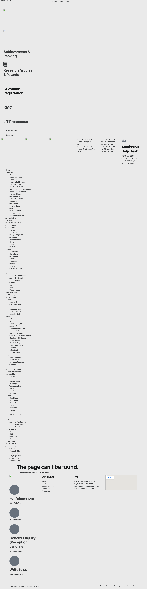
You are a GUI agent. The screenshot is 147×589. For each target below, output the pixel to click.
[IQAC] (6, 101)
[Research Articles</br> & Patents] (6, 64)
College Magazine (16, 235)
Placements (10, 220)
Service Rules (15, 206)
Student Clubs (11, 300)
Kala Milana (14, 251)
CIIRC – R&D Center (85, 139)
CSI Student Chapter (17, 268)
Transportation (15, 239)
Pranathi (13, 259)
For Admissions (22, 498)
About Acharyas (16, 177)
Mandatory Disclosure (18, 191)
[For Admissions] (15, 490)
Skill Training (10, 295)
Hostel (12, 242)
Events (8, 249)
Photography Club (17, 307)
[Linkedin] (92, 2)
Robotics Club (15, 314)
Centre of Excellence (13, 223)
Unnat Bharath (15, 290)
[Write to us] (15, 561)
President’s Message (17, 182)
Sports (12, 244)
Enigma (12, 266)
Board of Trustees (16, 187)
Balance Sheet (15, 194)
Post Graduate (15, 213)
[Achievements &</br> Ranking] (6, 45)
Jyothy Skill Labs (108, 144)
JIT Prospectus (16, 122)
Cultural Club (15, 302)
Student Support (16, 232)
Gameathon (14, 256)
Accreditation (11, 218)
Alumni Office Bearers (18, 275)
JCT (11, 175)
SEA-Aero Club (15, 312)
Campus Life (10, 227)
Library (12, 230)
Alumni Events (15, 280)
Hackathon (14, 254)
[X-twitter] (86, 2)
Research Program (17, 215)
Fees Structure (11, 292)
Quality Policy (15, 196)
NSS (11, 287)
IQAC (8, 107)
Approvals (13, 201)
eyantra (12, 263)
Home (8, 170)
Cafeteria (13, 247)
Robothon (13, 261)
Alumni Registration (17, 278)
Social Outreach (12, 283)
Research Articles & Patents (18, 72)
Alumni (8, 273)
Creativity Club (15, 304)
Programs (9, 208)
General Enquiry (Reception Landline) (23, 542)
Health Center (11, 297)
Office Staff (14, 203)
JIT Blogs (13, 237)
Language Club (15, 309)
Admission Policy (16, 199)
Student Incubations (13, 225)
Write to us (18, 569)
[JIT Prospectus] (6, 115)
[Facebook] (76, 2)
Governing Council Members (20, 189)
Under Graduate (16, 211)
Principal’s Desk (16, 184)
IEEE (11, 271)
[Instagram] (81, 2)
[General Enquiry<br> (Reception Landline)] (15, 529)
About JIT (13, 179)
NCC (11, 285)
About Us (9, 172)
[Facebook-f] (12, 581)
